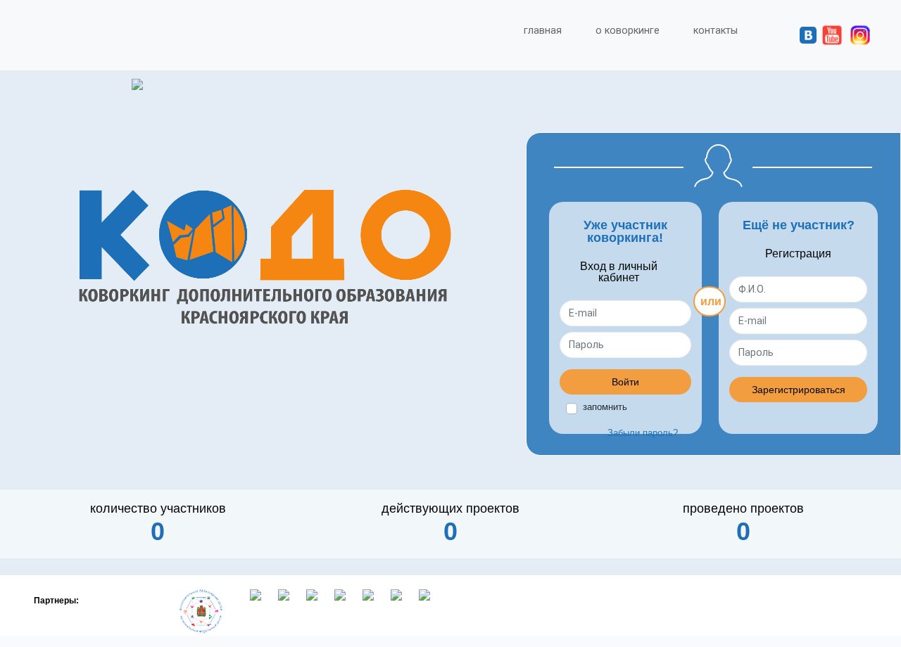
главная (543, 31)
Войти (625, 381)
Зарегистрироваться (798, 389)
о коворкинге (628, 31)
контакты (715, 31)
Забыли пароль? (642, 433)
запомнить (605, 407)
